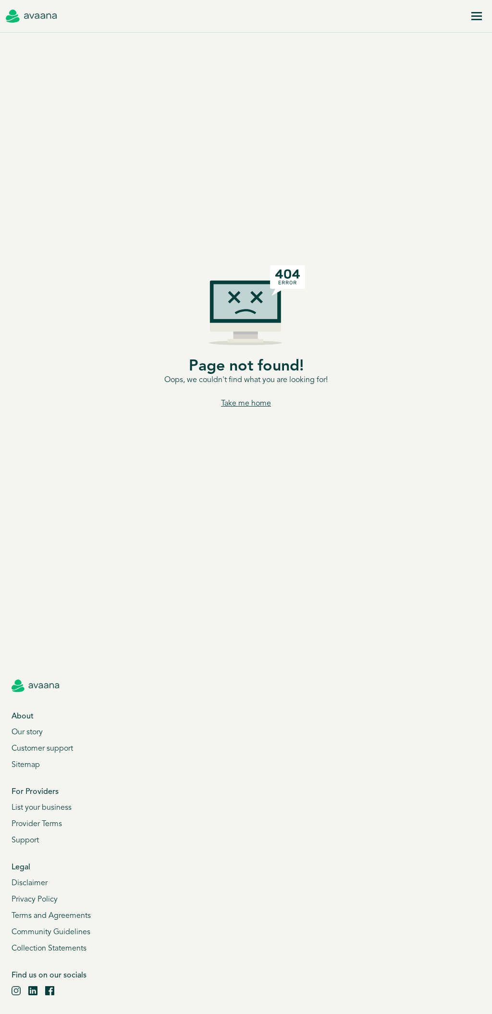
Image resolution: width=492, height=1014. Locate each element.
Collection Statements (49, 948)
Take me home (246, 404)
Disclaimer (30, 883)
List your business (42, 808)
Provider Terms (37, 824)
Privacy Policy (35, 899)
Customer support (42, 749)
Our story (27, 732)
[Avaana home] (31, 16)
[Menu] (476, 16)
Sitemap (26, 765)
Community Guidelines (51, 932)
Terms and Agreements (51, 916)
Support (25, 840)
